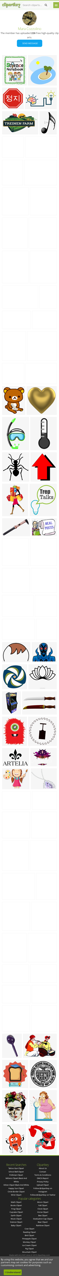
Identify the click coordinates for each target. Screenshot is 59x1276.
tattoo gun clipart (16, 1168)
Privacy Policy (43, 1181)
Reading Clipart (29, 1232)
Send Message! (29, 43)
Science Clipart (16, 1222)
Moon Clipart (42, 1202)
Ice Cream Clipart (29, 1245)
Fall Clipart (42, 1205)
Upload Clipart (43, 1185)
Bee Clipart (42, 1215)
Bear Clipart (43, 1222)
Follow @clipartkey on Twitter (42, 1195)
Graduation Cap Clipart (43, 1218)
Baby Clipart (16, 1225)
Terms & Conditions (42, 1175)
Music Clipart (16, 1218)
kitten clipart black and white (16, 1185)
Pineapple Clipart (29, 1238)
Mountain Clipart (29, 1252)
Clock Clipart (43, 1208)
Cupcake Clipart (16, 1212)
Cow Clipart (29, 1228)
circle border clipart (16, 1191)
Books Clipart (16, 1205)
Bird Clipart (29, 1235)
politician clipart (16, 1175)
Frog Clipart (16, 1208)
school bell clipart (16, 1171)
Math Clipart (16, 1202)
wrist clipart (16, 1195)
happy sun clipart (16, 1188)
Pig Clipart (29, 1248)
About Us (43, 1168)
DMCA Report (43, 1178)
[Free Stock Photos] (11, 4)
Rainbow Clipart (43, 1225)
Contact (42, 1171)
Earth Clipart (16, 1215)
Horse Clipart (42, 1212)
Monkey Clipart (29, 1242)
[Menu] (56, 5)
